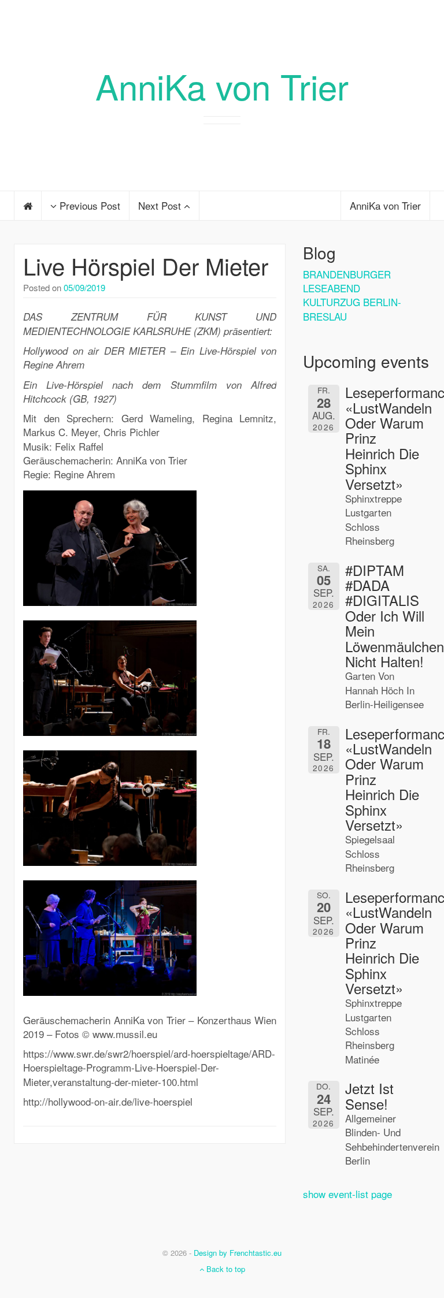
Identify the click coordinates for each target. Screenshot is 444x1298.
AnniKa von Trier (222, 85)
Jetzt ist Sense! (369, 1095)
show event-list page (347, 1194)
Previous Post (88, 205)
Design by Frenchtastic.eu (238, 1252)
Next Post (161, 205)
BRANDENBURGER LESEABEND (347, 281)
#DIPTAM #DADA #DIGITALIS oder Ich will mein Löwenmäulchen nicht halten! (394, 615)
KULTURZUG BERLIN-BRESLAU (352, 309)
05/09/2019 (84, 287)
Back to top (224, 1268)
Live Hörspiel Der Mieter (145, 265)
